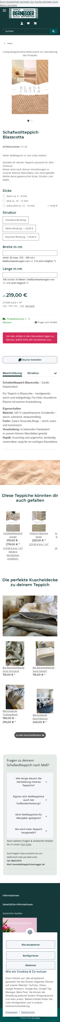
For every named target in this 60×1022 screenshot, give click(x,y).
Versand (29, 306)
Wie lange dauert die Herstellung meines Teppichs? (29, 782)
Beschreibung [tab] (12, 373)
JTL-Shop (36, 1017)
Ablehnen (30, 965)
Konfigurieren (30, 955)
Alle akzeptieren (31, 944)
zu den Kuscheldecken (30, 735)
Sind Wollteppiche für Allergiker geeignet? (28, 816)
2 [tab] (32, 121)
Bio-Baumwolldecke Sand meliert (43, 669)
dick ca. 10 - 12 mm (17, 200)
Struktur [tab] (33, 373)
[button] (22, 23)
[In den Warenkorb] (5, 48)
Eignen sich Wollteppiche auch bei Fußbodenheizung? (28, 800)
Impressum (12, 1012)
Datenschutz (28, 1012)
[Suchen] (53, 31)
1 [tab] (28, 121)
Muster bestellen (30, 359)
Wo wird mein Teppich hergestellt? (28, 831)
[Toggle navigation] (4, 9)
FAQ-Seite (25, 844)
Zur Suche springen (41, 1)
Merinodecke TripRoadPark (10, 712)
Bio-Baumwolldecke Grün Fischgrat (13, 669)
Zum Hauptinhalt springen (15, 1)
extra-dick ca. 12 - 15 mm (32, 205)
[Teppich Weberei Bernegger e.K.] (23, 13)
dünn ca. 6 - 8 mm (17, 196)
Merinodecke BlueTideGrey (40, 716)
